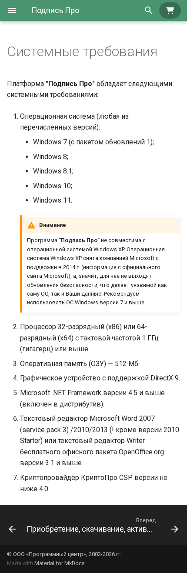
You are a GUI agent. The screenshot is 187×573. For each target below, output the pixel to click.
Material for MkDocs (59, 563)
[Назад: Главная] (10, 524)
